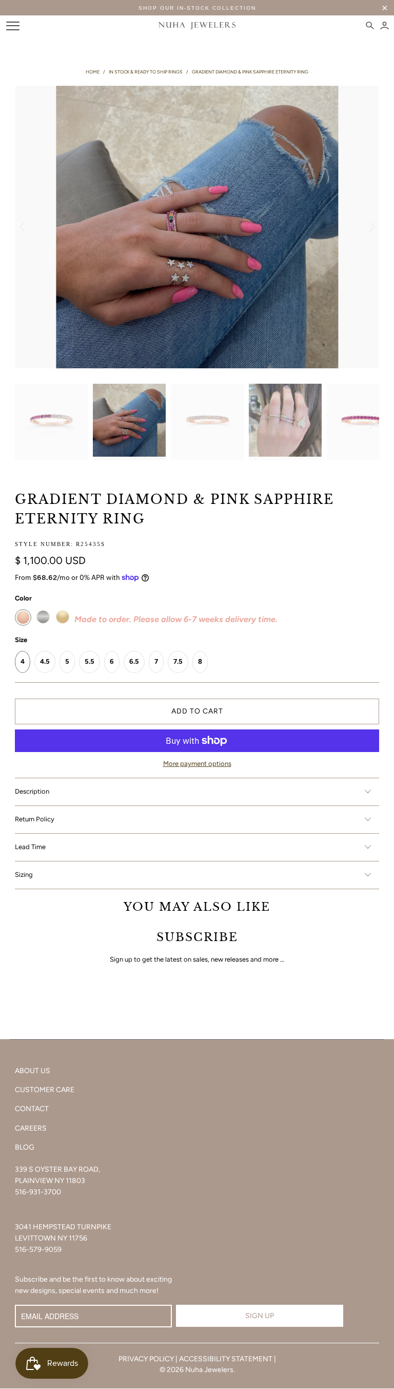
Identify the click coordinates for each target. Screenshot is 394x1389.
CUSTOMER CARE (44, 1089)
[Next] (371, 227)
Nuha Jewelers (209, 1369)
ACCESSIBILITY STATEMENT (225, 1359)
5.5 (89, 661)
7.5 (178, 661)
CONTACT (32, 1108)
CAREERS (31, 1128)
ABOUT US (32, 1070)
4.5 (45, 661)
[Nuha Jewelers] (197, 25)
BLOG (24, 1147)
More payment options (197, 763)
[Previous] (22, 227)
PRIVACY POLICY (146, 1359)
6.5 (134, 661)
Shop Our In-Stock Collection (197, 8)
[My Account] (384, 26)
